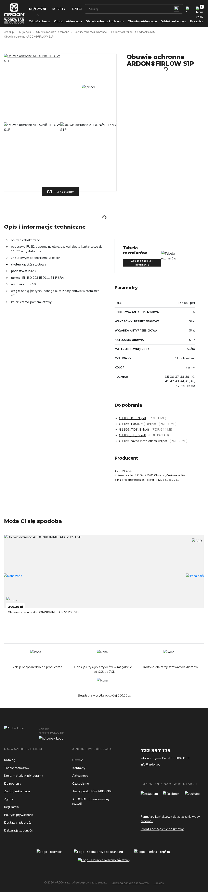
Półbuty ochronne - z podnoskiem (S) (133, 32)
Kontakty (78, 768)
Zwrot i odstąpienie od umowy (162, 829)
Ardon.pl (9, 32)
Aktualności (80, 776)
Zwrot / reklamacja (17, 791)
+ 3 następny (63, 192)
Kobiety (58, 9)
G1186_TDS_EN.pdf (134, 429)
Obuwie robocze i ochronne (52, 32)
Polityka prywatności (18, 815)
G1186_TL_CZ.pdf (132, 435)
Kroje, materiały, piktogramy (23, 776)
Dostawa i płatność (17, 823)
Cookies (159, 883)
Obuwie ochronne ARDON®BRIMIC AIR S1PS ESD (43, 612)
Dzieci (77, 9)
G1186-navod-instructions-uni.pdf (143, 441)
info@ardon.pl (150, 764)
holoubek (57, 733)
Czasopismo (80, 784)
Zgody (8, 799)
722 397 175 (155, 751)
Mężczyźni (37, 9)
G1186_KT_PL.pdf (132, 418)
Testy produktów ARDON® (92, 791)
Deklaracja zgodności (18, 830)
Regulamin (11, 807)
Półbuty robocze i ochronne (90, 32)
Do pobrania (12, 784)
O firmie (77, 760)
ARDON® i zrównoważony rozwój (90, 801)
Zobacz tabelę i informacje (142, 263)
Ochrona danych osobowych (130, 883)
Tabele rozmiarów (16, 768)
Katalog (9, 760)
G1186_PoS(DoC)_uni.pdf (137, 424)
